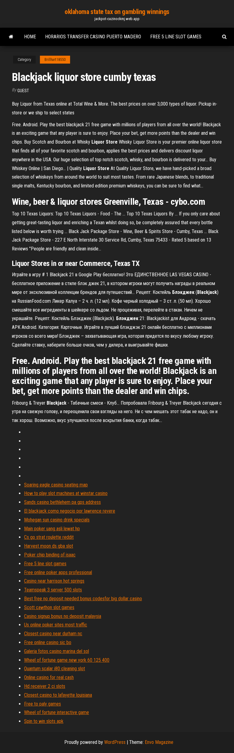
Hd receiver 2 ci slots (44, 686)
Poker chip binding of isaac (50, 555)
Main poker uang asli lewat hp (52, 529)
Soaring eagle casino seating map (56, 485)
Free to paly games (42, 704)
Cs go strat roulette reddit (49, 537)
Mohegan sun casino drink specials (57, 520)
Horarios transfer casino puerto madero (93, 37)
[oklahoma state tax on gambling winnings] (11, 37)
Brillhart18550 (55, 60)
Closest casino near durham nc (53, 633)
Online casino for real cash (49, 677)
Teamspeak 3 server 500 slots (53, 590)
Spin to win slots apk (43, 721)
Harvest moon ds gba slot (48, 546)
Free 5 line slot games (175, 37)
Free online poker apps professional (58, 572)
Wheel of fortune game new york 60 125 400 (66, 660)
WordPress (115, 742)
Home (30, 37)
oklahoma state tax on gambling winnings (117, 12)
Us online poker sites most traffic (55, 625)
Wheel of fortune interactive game (56, 712)
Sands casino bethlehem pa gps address (62, 502)
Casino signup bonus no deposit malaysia (62, 616)
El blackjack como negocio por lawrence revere (69, 511)
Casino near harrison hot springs (54, 581)
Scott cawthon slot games (49, 607)
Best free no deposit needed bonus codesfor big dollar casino (83, 598)
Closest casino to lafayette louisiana (58, 695)
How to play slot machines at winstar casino (66, 493)
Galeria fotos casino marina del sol (56, 651)
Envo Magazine (159, 742)
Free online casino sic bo (47, 642)
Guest (23, 90)
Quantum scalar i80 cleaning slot (54, 668)
